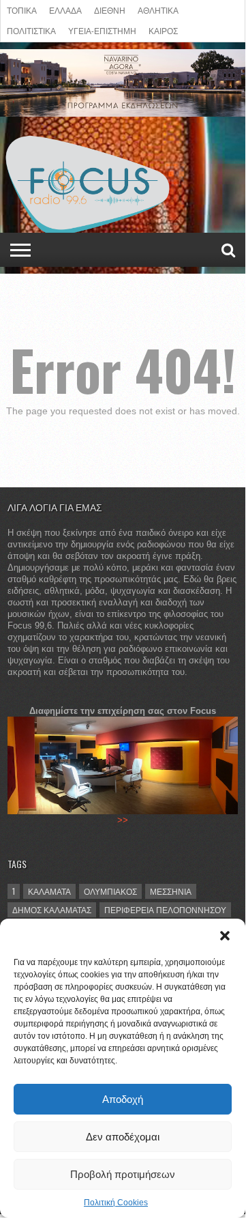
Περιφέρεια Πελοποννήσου (165, 909)
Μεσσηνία (170, 891)
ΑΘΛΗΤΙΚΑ (158, 10)
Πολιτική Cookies (116, 1202)
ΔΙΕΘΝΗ (109, 10)
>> (122, 820)
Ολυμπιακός (110, 891)
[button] (225, 936)
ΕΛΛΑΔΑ (65, 10)
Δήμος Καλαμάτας (51, 909)
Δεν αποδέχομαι (122, 1137)
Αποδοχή (122, 1099)
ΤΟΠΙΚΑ (22, 10)
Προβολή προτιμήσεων (122, 1174)
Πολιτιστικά (31, 30)
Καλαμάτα (49, 891)
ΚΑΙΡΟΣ (163, 30)
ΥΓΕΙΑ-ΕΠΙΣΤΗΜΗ (102, 30)
